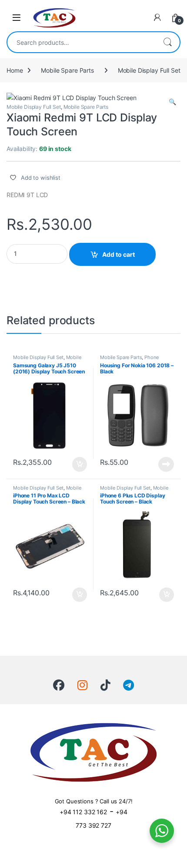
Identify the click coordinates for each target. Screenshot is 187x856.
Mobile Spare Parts (67, 70)
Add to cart (118, 254)
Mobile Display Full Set (149, 70)
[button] (172, 102)
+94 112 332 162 (83, 812)
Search (167, 42)
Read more (166, 464)
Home (15, 70)
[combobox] (81, 42)
